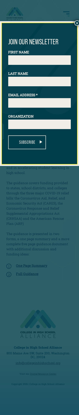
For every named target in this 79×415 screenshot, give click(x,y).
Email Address (22, 95)
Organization (20, 116)
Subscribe (27, 142)
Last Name (18, 73)
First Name (18, 52)
